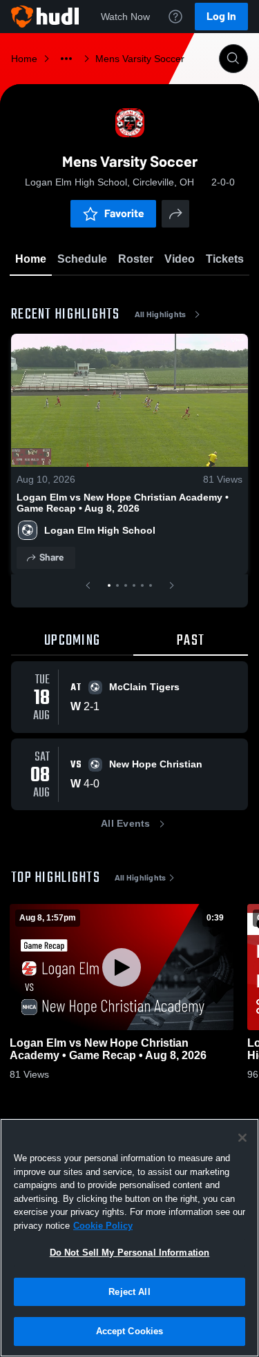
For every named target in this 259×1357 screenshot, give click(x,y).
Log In (221, 16)
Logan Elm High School (99, 530)
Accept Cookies (130, 1331)
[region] (129, 1237)
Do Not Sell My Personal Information (130, 1252)
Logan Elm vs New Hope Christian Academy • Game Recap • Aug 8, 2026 (123, 503)
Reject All (129, 1292)
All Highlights (160, 314)
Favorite (124, 213)
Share (51, 557)
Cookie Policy (103, 1225)
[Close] (242, 1138)
